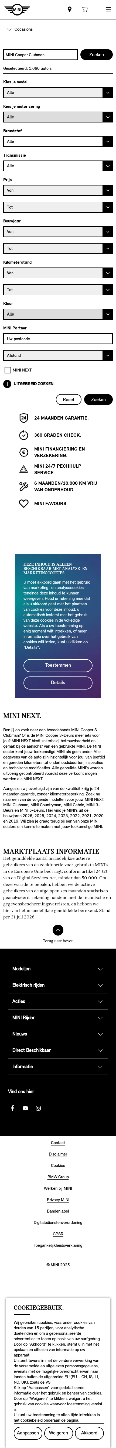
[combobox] (40, 54)
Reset (68, 399)
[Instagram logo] (38, 1108)
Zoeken (98, 399)
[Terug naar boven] (58, 930)
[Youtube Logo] (25, 1108)
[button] (108, 9)
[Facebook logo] (12, 1108)
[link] (69, 9)
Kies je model (15, 82)
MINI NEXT (22, 370)
